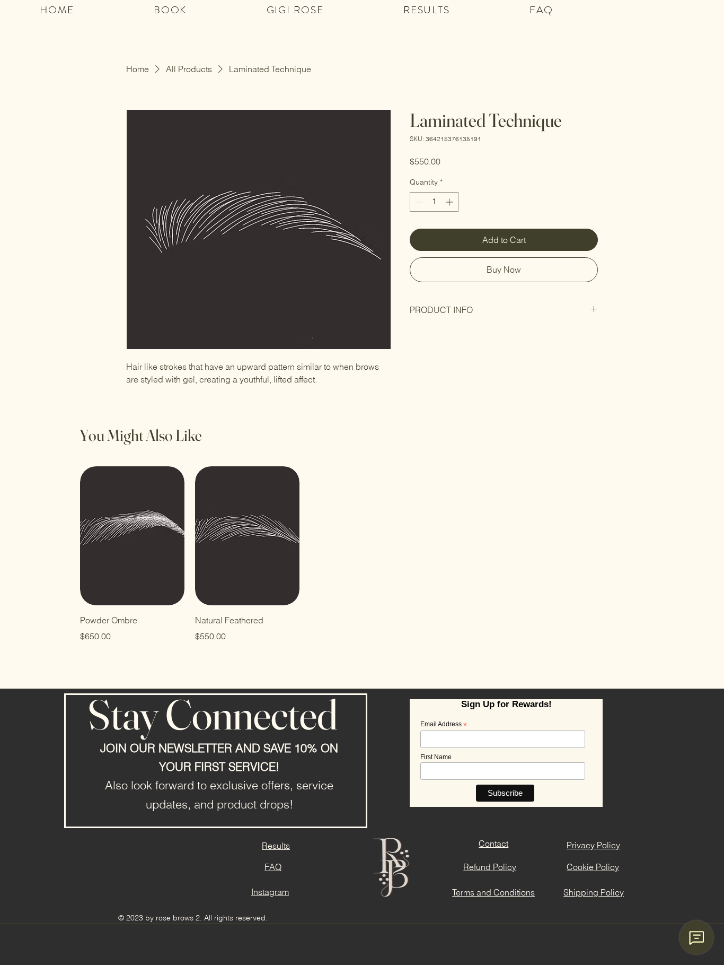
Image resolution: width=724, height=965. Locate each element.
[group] (362, 554)
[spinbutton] (434, 202)
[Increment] (450, 202)
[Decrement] (418, 202)
